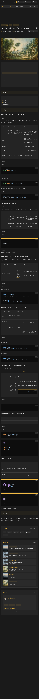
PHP (11, 25)
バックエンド (16, 25)
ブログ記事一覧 (9, 6)
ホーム (4, 6)
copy (36, 182)
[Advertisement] (19, 16)
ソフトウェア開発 (5, 25)
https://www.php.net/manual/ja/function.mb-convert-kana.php (13, 371)
